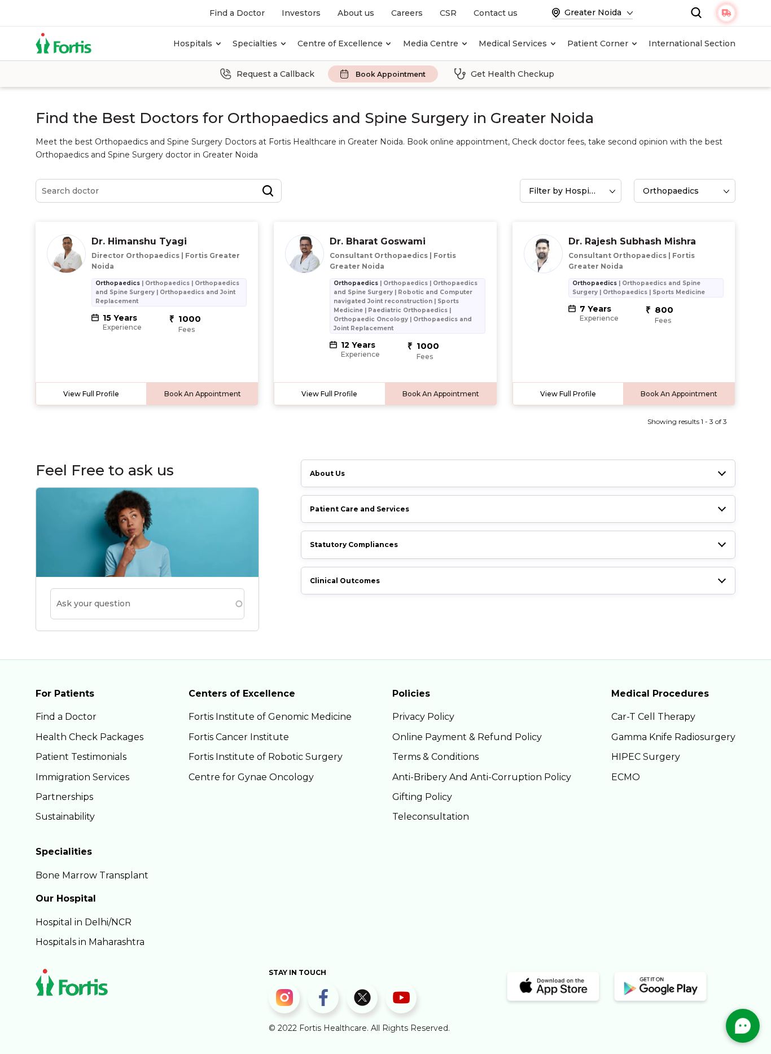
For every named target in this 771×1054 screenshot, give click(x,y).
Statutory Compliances (354, 544)
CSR (448, 13)
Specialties (255, 43)
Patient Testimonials (81, 756)
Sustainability (65, 816)
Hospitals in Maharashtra (90, 942)
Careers (407, 13)
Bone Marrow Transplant (92, 875)
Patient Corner (597, 43)
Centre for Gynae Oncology (251, 777)
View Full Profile (91, 394)
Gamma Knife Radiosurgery (673, 737)
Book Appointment (391, 74)
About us (356, 13)
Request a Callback (275, 74)
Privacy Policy (423, 716)
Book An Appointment (202, 394)
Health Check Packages (89, 737)
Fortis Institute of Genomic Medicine (270, 716)
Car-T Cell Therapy (653, 716)
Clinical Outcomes (345, 580)
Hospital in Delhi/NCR (84, 922)
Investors (301, 13)
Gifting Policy (422, 796)
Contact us (496, 13)
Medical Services (513, 43)
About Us (327, 473)
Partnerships (64, 796)
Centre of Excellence (340, 43)
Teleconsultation (430, 816)
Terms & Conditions (435, 756)
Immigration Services (82, 777)
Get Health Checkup (512, 74)
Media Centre (430, 43)
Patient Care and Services (359, 509)
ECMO (625, 777)
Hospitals (192, 43)
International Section (692, 43)
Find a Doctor (237, 13)
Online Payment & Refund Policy (467, 737)
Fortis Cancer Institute (239, 737)
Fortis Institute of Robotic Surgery (266, 756)
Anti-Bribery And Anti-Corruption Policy (481, 777)
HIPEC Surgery (645, 756)
